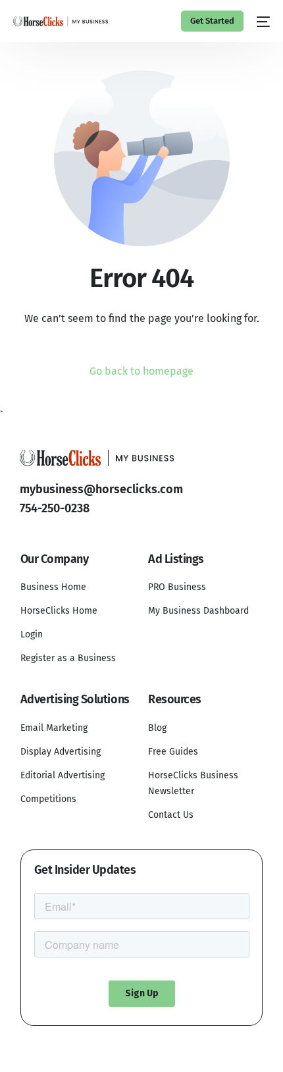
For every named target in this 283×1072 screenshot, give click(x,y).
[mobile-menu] (263, 21)
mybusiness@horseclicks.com (101, 489)
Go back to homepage (141, 371)
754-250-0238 (55, 508)
